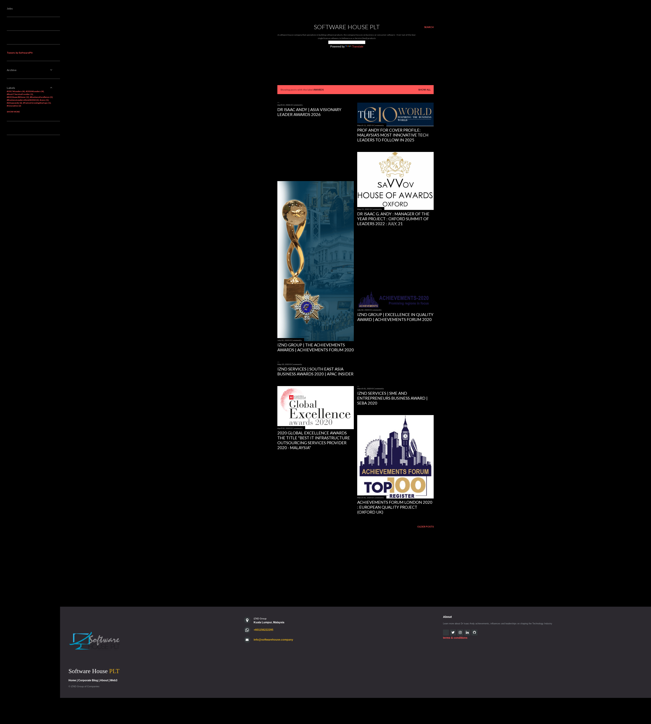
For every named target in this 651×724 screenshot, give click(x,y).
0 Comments (297, 105)
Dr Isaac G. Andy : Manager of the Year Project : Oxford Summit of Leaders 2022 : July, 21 (393, 218)
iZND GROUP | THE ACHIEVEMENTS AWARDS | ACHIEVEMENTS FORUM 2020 (315, 347)
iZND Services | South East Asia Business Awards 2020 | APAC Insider (315, 371)
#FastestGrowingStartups (36, 103)
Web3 (113, 680)
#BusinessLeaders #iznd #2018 (22, 100)
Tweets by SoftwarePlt (20, 52)
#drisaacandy (14, 103)
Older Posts (425, 526)
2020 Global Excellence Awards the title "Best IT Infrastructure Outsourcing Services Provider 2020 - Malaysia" (313, 440)
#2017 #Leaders (15, 91)
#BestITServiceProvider (19, 94)
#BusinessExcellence (41, 97)
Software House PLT (347, 27)
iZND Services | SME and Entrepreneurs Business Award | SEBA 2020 (392, 398)
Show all (424, 89)
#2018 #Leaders (34, 91)
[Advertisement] (315, 149)
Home (72, 680)
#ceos (44, 100)
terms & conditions (455, 637)
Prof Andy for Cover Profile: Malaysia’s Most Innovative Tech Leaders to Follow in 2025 (392, 135)
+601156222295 (263, 629)
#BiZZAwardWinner (17, 97)
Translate (357, 46)
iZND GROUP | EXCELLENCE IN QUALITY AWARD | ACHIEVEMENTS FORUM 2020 (395, 317)
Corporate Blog (88, 680)
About (104, 680)
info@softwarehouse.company (273, 639)
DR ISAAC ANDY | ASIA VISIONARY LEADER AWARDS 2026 (309, 112)
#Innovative (13, 105)
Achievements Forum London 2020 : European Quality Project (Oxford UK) (394, 507)
